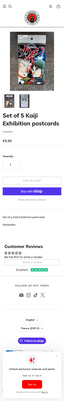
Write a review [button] (32, 262)
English (30, 320)
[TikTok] (35, 295)
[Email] (21, 295)
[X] (43, 295)
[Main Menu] (4, 6)
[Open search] (10, 6)
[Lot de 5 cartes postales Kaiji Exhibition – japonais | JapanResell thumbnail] (9, 101)
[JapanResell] (32, 17)
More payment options (32, 199)
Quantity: (8, 156)
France (30, 328)
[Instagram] (28, 295)
